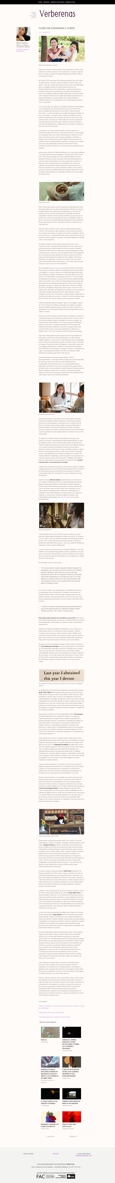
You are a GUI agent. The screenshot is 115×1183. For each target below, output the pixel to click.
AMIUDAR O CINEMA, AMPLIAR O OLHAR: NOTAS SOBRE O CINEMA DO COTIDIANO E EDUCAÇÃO (70, 1044)
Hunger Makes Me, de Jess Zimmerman (51, 1012)
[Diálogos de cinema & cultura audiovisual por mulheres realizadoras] (57, 17)
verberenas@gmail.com (83, 1156)
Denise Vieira (45, 1129)
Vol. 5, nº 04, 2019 (44, 32)
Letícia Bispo (45, 1106)
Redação (46, 2)
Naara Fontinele (67, 1106)
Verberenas (44, 1042)
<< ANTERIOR (50, 1136)
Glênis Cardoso (22, 43)
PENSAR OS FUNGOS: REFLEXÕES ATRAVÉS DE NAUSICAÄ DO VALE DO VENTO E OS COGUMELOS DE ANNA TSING (49, 1074)
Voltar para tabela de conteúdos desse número (54, 1017)
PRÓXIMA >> (73, 1136)
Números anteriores (57, 2)
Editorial (44, 1040)
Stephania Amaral (67, 1129)
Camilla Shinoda (67, 1051)
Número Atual (70, 2)
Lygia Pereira (66, 1078)
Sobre (40, 2)
